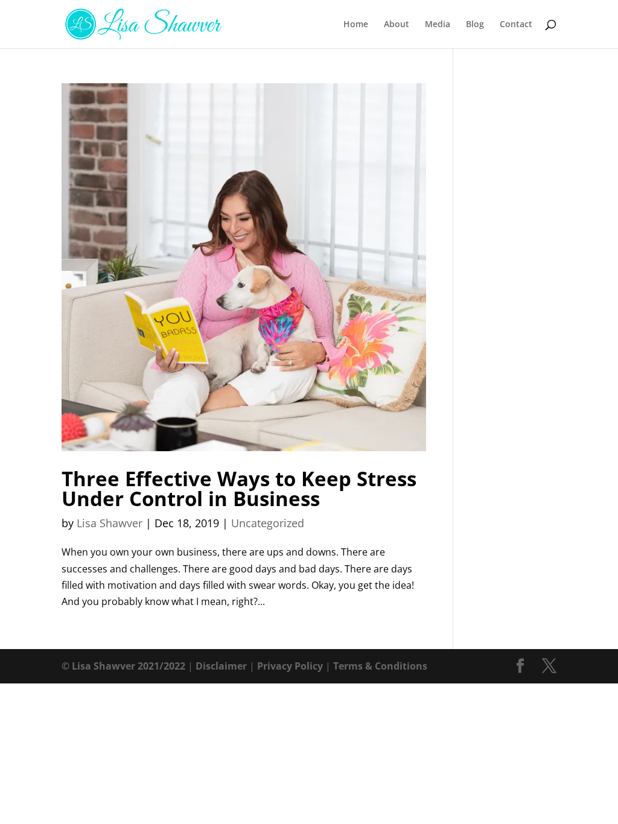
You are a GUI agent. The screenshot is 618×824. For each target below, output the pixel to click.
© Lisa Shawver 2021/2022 (123, 666)
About (396, 25)
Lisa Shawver (109, 523)
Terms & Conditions (380, 666)
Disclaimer (221, 666)
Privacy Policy (290, 666)
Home (355, 25)
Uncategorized (267, 523)
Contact (516, 25)
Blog (475, 25)
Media (437, 25)
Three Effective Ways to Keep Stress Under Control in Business (239, 488)
